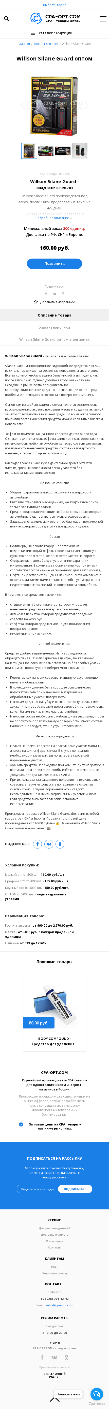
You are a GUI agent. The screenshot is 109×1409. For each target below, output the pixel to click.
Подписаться (75, 1189)
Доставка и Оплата (54, 1234)
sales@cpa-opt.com (59, 1305)
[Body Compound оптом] (54, 1004)
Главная (24, 44)
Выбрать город (54, 5)
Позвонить (55, 263)
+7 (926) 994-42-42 (54, 1299)
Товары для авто (45, 44)
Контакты (54, 1247)
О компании (54, 1241)
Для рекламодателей (54, 1228)
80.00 (38, 1023)
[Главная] (55, 19)
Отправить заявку (55, 1273)
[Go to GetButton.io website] (97, 1403)
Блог (54, 1266)
